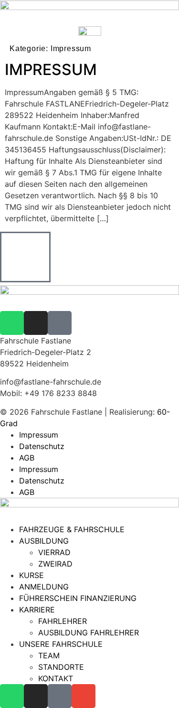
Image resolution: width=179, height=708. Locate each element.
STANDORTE (61, 667)
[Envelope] (83, 696)
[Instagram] (36, 323)
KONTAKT (55, 678)
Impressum (38, 435)
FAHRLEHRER (62, 621)
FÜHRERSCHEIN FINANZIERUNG (78, 598)
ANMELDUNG (44, 586)
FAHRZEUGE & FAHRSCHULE (72, 529)
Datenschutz (41, 446)
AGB (26, 457)
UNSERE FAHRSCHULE (61, 644)
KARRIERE (37, 609)
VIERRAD (54, 552)
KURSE (31, 575)
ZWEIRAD (55, 564)
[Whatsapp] (12, 323)
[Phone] (60, 323)
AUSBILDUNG (44, 541)
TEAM (49, 655)
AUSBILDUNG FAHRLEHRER (88, 632)
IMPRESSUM (51, 69)
